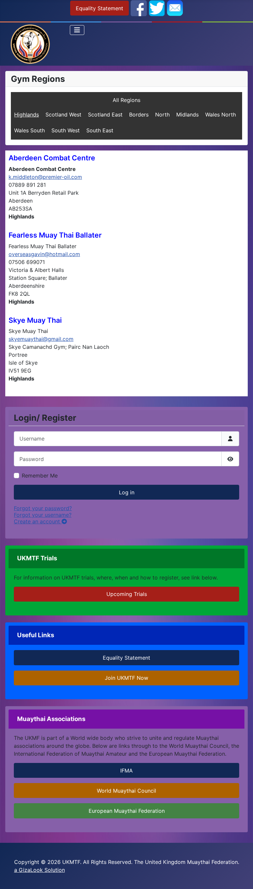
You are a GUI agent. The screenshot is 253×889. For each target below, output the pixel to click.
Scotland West (63, 114)
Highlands (26, 114)
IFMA (126, 770)
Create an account (38, 521)
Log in (126, 492)
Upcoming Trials (126, 594)
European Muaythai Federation (127, 810)
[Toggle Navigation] (77, 30)
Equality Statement (99, 8)
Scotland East (105, 114)
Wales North (220, 114)
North (162, 114)
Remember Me (40, 475)
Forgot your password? (43, 508)
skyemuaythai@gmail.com (41, 339)
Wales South (29, 130)
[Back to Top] (241, 877)
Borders (139, 114)
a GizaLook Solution (39, 870)
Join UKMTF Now (126, 678)
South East (99, 130)
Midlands (187, 114)
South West (65, 130)
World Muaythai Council (126, 790)
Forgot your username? (42, 514)
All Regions (126, 100)
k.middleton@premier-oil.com (45, 177)
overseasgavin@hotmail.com (44, 254)
